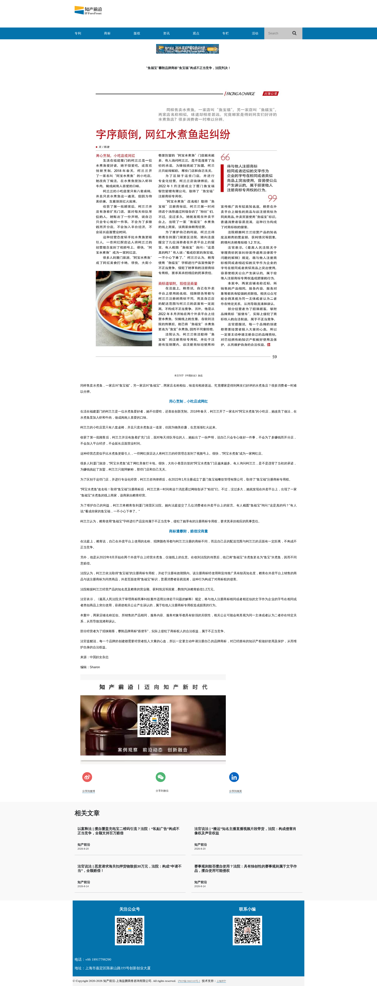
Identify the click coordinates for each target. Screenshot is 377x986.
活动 (255, 33)
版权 (137, 33)
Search (296, 33)
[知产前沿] (112, 10)
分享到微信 (162, 790)
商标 (107, 33)
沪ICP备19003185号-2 (189, 980)
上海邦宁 (221, 980)
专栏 (225, 33)
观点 (196, 33)
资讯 (166, 33)
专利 (78, 33)
